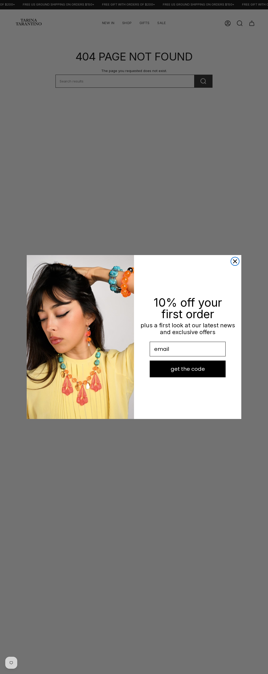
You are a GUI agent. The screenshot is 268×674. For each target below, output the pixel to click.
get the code (188, 369)
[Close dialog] (235, 261)
